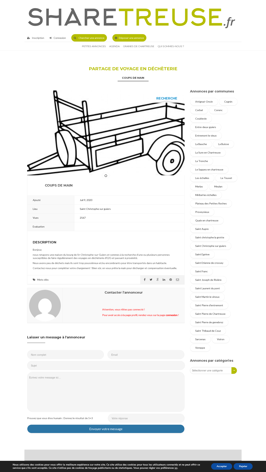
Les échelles (202, 177)
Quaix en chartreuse (206, 220)
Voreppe (200, 347)
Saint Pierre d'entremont (209, 305)
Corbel (199, 110)
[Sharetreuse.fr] (131, 17)
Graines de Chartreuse (138, 46)
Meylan (218, 186)
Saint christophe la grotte (209, 237)
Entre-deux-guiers (205, 127)
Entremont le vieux (206, 135)
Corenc (218, 110)
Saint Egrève (202, 254)
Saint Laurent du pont (207, 288)
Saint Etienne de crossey (209, 262)
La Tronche (201, 161)
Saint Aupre (202, 228)
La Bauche (201, 144)
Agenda (114, 46)
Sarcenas (200, 339)
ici (176, 468)
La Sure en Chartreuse (208, 152)
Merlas (199, 186)
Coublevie (201, 118)
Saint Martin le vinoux (207, 296)
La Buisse (223, 144)
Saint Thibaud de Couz (208, 330)
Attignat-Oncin (204, 101)
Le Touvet (226, 177)
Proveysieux (202, 211)
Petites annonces (94, 46)
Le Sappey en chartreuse (209, 169)
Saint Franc (201, 271)
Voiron (220, 339)
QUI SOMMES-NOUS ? (171, 46)
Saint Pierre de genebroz (209, 322)
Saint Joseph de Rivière (208, 279)
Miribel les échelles (206, 194)
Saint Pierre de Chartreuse (210, 313)
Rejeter (243, 466)
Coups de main (133, 77)
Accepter (222, 466)
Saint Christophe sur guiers (210, 245)
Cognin (228, 101)
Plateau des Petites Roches (211, 203)
